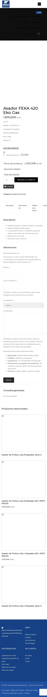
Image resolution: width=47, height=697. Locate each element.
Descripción (9, 205)
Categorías (36, 17)
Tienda (27, 661)
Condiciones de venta (9, 655)
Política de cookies (8, 670)
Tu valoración (8, 311)
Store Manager (30, 643)
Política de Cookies (32, 690)
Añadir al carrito (26, 180)
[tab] (9, 208)
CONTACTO (36, 28)
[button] (39, 34)
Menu (39, 12)
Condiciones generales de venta (10, 659)
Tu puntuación (8, 300)
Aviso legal (5, 664)
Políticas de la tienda (34, 208)
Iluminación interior (17, 155)
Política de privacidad (9, 667)
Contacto (28, 637)
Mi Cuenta (16, 34)
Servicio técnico (23, 28)
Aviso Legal (5, 690)
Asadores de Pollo (19, 194)
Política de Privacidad (17, 690)
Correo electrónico (10, 281)
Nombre (6, 267)
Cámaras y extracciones (31, 22)
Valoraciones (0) (23, 206)
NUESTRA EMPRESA (22, 17)
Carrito (27, 658)
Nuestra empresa (30, 634)
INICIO (11, 17)
